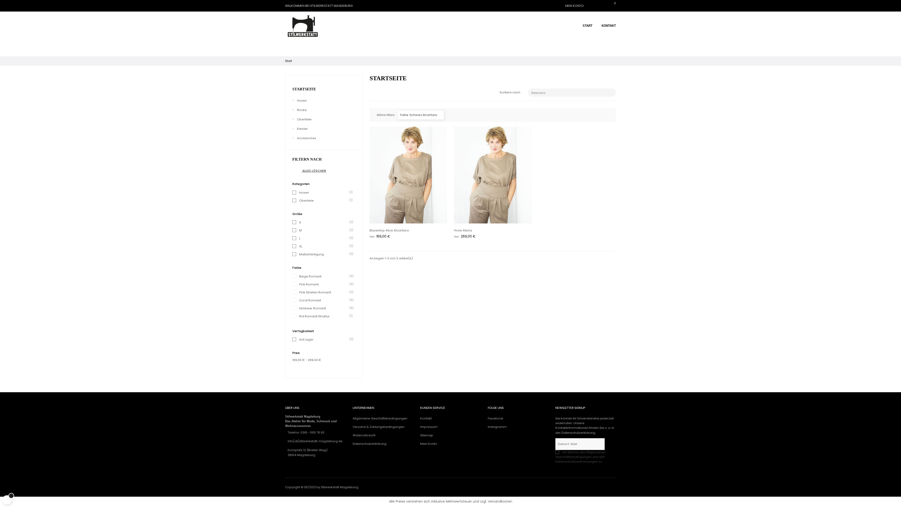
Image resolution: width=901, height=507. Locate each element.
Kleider (302, 129)
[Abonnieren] (610, 444)
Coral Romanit (324, 300)
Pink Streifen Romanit (324, 292)
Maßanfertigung (324, 254)
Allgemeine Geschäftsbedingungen (380, 418)
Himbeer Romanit (324, 308)
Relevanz (572, 93)
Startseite (304, 89)
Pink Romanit (324, 284)
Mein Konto (428, 444)
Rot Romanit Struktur (324, 316)
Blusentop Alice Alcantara (389, 230)
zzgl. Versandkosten (496, 501)
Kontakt (426, 418)
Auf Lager (324, 339)
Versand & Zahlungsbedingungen (379, 427)
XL (324, 246)
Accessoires (306, 138)
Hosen (302, 100)
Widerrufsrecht (364, 435)
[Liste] (379, 93)
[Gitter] (372, 93)
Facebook (495, 418)
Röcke (302, 110)
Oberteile (304, 119)
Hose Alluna (463, 230)
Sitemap (426, 435)
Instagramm (497, 427)
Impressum (429, 427)
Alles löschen (311, 171)
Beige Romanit (324, 276)
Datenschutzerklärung (369, 444)
